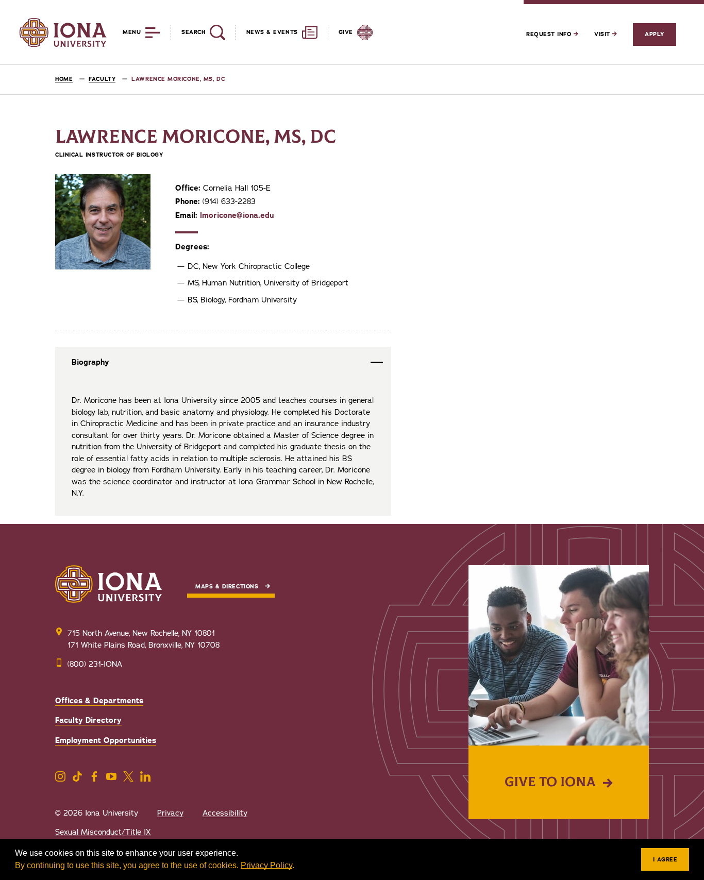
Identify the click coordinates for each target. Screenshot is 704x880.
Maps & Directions (226, 586)
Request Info (550, 34)
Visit (603, 34)
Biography (90, 362)
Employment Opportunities (105, 740)
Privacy (170, 813)
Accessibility (225, 813)
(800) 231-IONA (95, 664)
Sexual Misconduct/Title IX (103, 832)
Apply (654, 34)
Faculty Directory (88, 720)
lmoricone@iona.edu (237, 215)
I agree (665, 860)
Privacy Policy (266, 865)
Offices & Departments (99, 701)
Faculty (102, 79)
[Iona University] (63, 32)
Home (64, 79)
